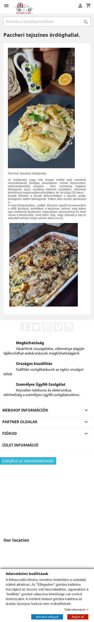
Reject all (78, 616)
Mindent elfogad (47, 616)
